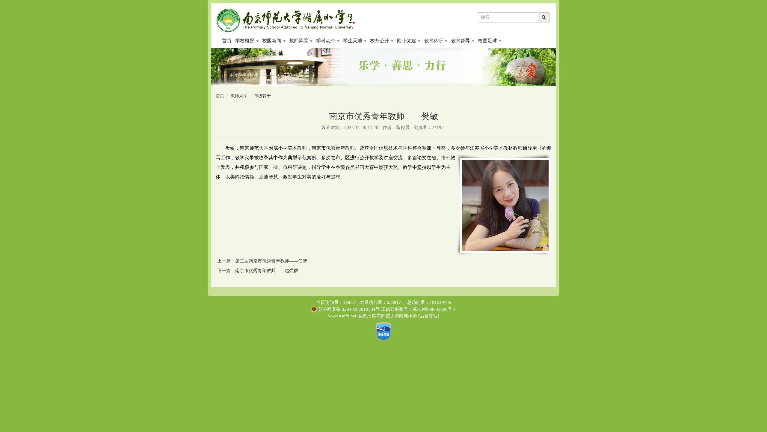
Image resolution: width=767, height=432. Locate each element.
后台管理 (429, 316)
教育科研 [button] (434, 40)
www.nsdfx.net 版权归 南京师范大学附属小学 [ (374, 316)
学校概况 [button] (245, 40)
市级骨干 (262, 96)
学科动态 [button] (326, 40)
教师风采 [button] (299, 40)
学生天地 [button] (353, 40)
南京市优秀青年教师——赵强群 (266, 270)
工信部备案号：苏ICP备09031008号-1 (418, 309)
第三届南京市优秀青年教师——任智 (271, 261)
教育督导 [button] (461, 40)
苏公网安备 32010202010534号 (349, 309)
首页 (227, 40)
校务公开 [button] (380, 40)
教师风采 (239, 96)
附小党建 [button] (407, 40)
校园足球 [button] (488, 40)
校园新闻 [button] (272, 40)
